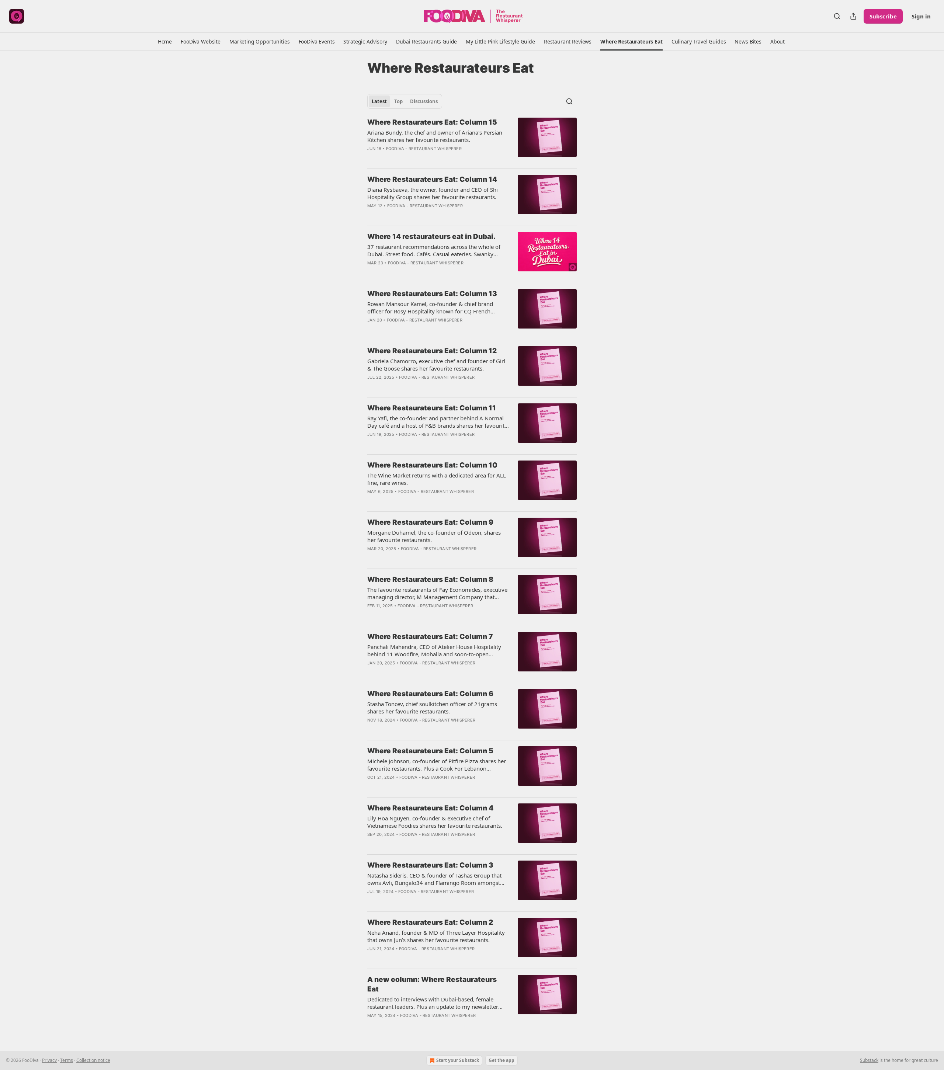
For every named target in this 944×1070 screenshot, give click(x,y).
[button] (164, 42)
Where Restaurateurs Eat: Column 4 (430, 808)
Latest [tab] (379, 101)
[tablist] (404, 101)
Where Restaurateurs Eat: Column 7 (430, 636)
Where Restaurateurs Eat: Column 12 (432, 351)
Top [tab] (398, 101)
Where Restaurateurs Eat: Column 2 (430, 922)
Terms (66, 1060)
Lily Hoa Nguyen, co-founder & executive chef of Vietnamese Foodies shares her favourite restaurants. (434, 821)
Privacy (49, 1060)
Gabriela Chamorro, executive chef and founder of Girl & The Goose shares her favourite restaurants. (436, 364)
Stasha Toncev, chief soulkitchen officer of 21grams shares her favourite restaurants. (432, 707)
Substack (869, 1060)
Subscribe (883, 16)
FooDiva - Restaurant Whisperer (424, 148)
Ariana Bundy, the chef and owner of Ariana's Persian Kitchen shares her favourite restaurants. (434, 136)
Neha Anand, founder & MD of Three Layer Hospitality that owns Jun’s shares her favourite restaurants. (436, 936)
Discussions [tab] (424, 101)
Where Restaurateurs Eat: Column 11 (431, 408)
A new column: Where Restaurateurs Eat (432, 984)
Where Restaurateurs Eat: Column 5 (430, 751)
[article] (472, 140)
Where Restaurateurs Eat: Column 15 (432, 122)
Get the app (501, 1060)
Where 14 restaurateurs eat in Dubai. (431, 236)
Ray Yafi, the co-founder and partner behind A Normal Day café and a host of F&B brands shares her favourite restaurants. (437, 421)
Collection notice (93, 1060)
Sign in (921, 16)
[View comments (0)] (417, 158)
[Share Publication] (853, 16)
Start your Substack (457, 1060)
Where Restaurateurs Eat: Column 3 (430, 865)
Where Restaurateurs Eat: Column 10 (432, 465)
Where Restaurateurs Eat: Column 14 (432, 179)
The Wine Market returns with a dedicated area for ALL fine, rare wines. (436, 479)
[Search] (837, 16)
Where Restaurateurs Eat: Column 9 (430, 522)
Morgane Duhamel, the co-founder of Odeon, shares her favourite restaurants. (434, 536)
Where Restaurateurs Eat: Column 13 (432, 293)
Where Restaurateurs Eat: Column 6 (430, 693)
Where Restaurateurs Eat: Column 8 (430, 579)
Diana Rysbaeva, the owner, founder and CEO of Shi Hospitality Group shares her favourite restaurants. (432, 193)
